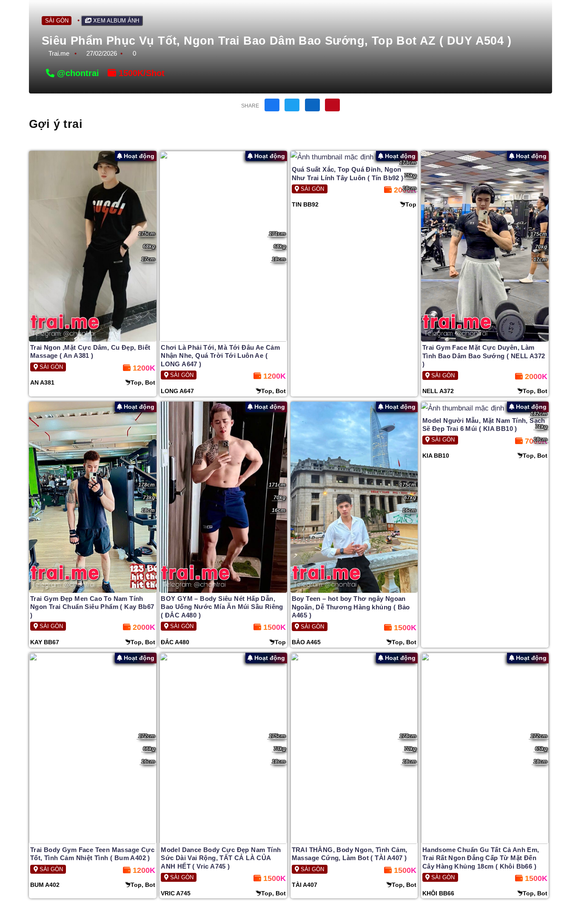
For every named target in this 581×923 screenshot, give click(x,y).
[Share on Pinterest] (332, 105)
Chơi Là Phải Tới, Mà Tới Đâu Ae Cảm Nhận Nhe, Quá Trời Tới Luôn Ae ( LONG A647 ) (220, 356)
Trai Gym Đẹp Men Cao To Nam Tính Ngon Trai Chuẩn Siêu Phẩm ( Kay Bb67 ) (92, 607)
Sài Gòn (56, 20)
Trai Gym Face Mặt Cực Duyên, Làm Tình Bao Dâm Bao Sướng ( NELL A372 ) (483, 356)
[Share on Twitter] (292, 105)
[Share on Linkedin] (312, 105)
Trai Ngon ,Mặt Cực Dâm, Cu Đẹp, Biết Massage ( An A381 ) (90, 352)
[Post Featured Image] (93, 246)
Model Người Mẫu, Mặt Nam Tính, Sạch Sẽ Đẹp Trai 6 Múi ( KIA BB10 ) (483, 425)
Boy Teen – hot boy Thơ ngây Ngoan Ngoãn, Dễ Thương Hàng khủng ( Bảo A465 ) (351, 607)
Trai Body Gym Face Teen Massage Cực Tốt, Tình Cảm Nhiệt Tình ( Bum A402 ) (92, 854)
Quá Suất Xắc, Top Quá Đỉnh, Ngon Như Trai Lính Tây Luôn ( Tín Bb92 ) (348, 173)
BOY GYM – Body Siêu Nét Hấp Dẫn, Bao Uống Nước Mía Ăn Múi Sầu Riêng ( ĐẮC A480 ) (222, 607)
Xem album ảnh (115, 20)
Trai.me (58, 53)
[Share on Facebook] (272, 105)
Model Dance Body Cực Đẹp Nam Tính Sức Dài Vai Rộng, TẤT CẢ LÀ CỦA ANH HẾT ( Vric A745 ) (221, 858)
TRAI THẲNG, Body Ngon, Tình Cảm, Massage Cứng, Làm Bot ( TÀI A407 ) (349, 854)
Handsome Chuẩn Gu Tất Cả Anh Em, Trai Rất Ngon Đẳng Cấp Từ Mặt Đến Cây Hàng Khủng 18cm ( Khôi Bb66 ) (480, 858)
